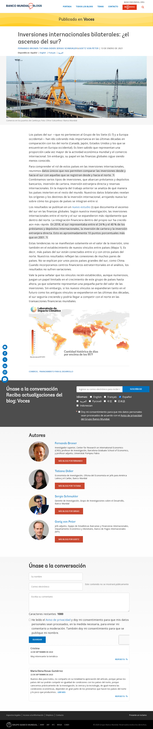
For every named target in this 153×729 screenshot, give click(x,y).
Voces (89, 20)
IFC (53, 724)
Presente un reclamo (138, 715)
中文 (109, 401)
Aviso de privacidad (58, 620)
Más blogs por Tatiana (70, 486)
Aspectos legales (13, 715)
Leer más (62, 692)
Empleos (49, 715)
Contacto (113, 7)
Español (34, 52)
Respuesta (120, 659)
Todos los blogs (84, 7)
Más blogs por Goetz (69, 539)
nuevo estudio (81, 207)
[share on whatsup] (5, 372)
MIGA (59, 724)
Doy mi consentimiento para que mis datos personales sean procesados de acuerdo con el (111, 415)
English (43, 52)
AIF (48, 724)
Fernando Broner (28, 48)
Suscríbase (136, 389)
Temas (100, 7)
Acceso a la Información (33, 715)
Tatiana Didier (47, 48)
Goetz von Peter (88, 48)
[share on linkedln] (5, 366)
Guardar (37, 640)
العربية (60, 52)
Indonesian (86, 405)
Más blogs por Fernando (71, 461)
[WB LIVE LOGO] (130, 7)
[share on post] (5, 359)
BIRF (42, 724)
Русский (96, 401)
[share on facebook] (5, 353)
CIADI (66, 724)
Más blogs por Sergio (69, 511)
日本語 (121, 401)
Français (52, 52)
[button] (143, 7)
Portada (67, 7)
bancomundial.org (134, 2)
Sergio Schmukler (66, 48)
